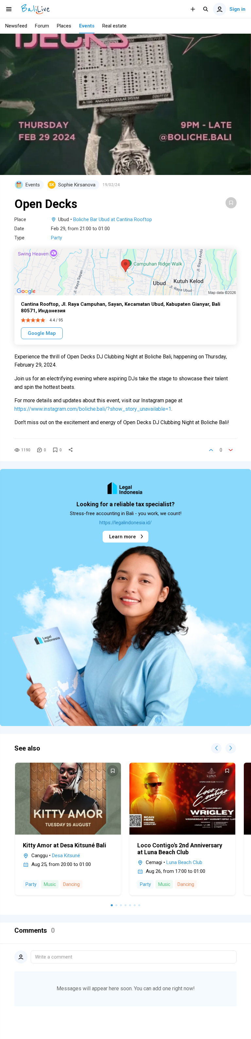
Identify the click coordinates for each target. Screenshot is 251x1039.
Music (50, 884)
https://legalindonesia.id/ (125, 523)
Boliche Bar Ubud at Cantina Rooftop (112, 219)
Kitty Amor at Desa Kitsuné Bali (64, 845)
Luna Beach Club (184, 862)
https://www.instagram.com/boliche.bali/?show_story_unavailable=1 (92, 409)
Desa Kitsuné (66, 855)
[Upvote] (211, 450)
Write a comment (53, 957)
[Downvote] (231, 450)
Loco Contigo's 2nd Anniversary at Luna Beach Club (179, 849)
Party (56, 237)
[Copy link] (70, 450)
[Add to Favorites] (231, 202)
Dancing (71, 884)
